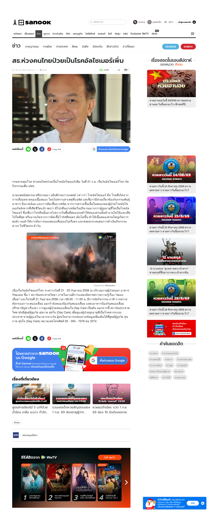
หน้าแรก (18, 33)
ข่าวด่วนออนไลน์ (170, 353)
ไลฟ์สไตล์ (90, 33)
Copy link (56, 149)
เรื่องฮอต (29, 33)
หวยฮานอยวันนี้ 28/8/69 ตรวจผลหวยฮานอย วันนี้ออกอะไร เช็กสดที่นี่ (170, 102)
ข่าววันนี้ (166, 377)
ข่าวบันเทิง (57, 33)
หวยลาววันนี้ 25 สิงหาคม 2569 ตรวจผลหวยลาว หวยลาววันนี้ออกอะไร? (170, 229)
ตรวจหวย (179, 371)
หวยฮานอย (180, 377)
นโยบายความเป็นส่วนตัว (165, 506)
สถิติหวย (154, 377)
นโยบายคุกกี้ (180, 506)
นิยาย (154, 33)
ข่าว (39, 33)
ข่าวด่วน (153, 353)
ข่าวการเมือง (156, 365)
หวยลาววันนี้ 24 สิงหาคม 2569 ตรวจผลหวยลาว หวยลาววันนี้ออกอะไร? (170, 188)
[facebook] (42, 149)
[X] (35, 149)
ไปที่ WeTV (109, 457)
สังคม (17, 422)
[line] (28, 149)
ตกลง (193, 503)
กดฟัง (106, 69)
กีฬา (68, 33)
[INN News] (16, 435)
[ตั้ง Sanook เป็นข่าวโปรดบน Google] (71, 358)
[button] (92, 22)
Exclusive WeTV (140, 33)
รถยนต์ (101, 33)
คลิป (125, 33)
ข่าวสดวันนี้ (155, 359)
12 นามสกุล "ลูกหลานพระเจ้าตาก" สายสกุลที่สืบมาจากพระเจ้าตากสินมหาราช (169, 272)
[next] (126, 482)
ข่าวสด (169, 365)
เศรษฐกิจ (78, 33)
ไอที (110, 33)
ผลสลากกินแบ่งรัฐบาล (160, 371)
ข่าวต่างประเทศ (184, 359)
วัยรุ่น (117, 33)
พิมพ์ (44, 69)
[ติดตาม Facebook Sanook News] (171, 328)
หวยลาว (168, 359)
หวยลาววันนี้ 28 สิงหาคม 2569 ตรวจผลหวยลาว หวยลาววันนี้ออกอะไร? (170, 311)
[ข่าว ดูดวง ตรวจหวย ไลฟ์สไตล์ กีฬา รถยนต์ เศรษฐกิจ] (31, 22)
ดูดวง (47, 33)
